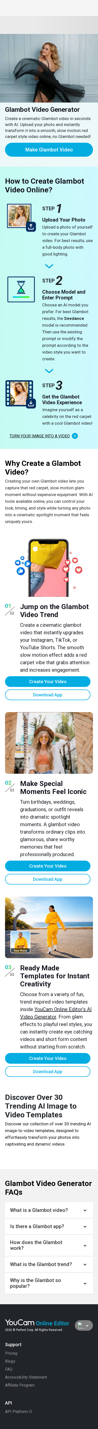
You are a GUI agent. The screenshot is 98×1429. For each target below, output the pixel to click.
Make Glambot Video (49, 150)
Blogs (10, 1361)
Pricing (11, 1353)
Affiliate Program (19, 1385)
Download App (47, 694)
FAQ (8, 1369)
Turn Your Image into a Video (40, 436)
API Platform (16, 1412)
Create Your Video (48, 681)
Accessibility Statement (26, 1377)
